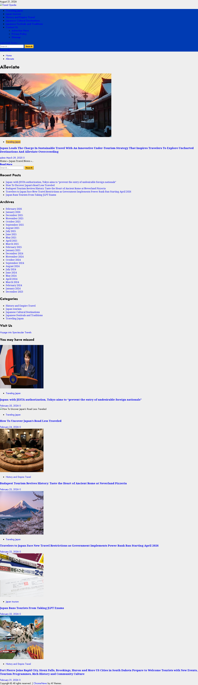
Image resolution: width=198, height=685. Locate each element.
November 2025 (14, 218)
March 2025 (12, 243)
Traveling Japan (14, 10)
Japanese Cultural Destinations (23, 20)
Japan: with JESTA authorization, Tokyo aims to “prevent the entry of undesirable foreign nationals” (61, 182)
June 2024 (11, 272)
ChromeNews (40, 683)
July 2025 (11, 231)
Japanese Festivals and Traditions (24, 24)
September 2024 (15, 263)
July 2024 (11, 269)
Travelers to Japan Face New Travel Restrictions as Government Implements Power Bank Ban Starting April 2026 (68, 191)
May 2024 (11, 275)
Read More (6, 164)
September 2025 (15, 224)
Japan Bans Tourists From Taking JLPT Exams (31, 194)
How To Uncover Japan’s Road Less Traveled (30, 185)
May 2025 (11, 237)
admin (3, 157)
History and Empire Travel (20, 17)
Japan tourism (13, 14)
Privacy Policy (19, 34)
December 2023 (14, 291)
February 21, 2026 (9, 680)
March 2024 (12, 282)
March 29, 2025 (14, 157)
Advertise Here (20, 30)
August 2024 (12, 266)
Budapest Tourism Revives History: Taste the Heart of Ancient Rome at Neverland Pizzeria (56, 188)
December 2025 (14, 215)
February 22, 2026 (9, 614)
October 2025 (13, 221)
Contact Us (12, 27)
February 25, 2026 (9, 405)
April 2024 (11, 279)
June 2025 (11, 234)
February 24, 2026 (9, 427)
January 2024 (13, 288)
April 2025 (11, 240)
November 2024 (14, 256)
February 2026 (14, 208)
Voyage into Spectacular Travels (15, 332)
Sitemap (16, 37)
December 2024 (14, 253)
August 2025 (12, 228)
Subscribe (5, 50)
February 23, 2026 (9, 489)
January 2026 (13, 212)
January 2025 (13, 250)
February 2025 (14, 247)
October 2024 (13, 259)
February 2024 (14, 285)
